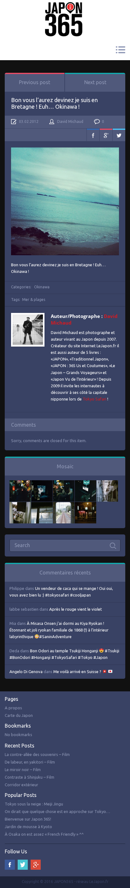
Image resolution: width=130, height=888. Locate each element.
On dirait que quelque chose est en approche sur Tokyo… (57, 811)
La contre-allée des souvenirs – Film (37, 754)
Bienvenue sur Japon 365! (28, 819)
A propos (13, 708)
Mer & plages (33, 299)
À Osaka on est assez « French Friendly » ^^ (44, 834)
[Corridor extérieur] (107, 483)
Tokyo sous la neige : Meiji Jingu (34, 804)
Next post (95, 82)
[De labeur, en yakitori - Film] (42, 483)
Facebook (93, 135)
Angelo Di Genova (26, 671)
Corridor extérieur (21, 784)
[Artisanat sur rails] (20, 505)
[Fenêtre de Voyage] (63, 505)
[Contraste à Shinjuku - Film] (85, 483)
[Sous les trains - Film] (85, 505)
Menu (120, 49)
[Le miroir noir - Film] (63, 483)
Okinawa (42, 287)
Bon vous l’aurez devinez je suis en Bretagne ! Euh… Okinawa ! (54, 103)
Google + (36, 865)
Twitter (119, 135)
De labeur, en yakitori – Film (30, 762)
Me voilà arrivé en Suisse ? (77, 671)
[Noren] (42, 505)
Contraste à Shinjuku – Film (29, 777)
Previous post (34, 82)
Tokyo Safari (94, 399)
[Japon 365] (65, 10)
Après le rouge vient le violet (75, 609)
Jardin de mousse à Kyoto (28, 826)
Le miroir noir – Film (23, 769)
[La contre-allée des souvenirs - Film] (20, 483)
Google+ (106, 135)
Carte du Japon (19, 715)
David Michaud (70, 121)
